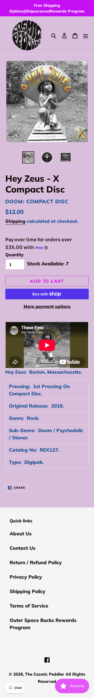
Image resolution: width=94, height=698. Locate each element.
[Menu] (85, 35)
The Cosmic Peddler (44, 674)
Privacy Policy (26, 577)
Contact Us (22, 548)
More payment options (47, 306)
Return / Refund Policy (36, 562)
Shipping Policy (27, 591)
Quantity (14, 254)
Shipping (15, 221)
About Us (21, 534)
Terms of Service (29, 606)
